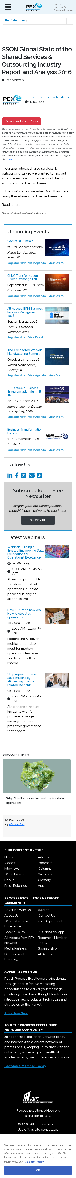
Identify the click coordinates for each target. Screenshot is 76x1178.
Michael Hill (16, 824)
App (41, 886)
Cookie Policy (14, 932)
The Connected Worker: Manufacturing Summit (24, 351)
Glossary (44, 880)
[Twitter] (24, 476)
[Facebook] (17, 476)
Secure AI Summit (20, 241)
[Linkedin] (10, 476)
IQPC (47, 1116)
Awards (43, 910)
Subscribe (38, 520)
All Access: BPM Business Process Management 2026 (25, 312)
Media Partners (15, 948)
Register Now (16, 263)
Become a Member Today (52, 940)
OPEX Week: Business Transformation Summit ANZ (24, 391)
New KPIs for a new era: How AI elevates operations (24, 613)
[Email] (32, 476)
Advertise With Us (17, 910)
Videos (9, 863)
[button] (38, 21)
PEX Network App (51, 932)
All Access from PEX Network (19, 940)
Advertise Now (16, 1013)
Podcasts (45, 863)
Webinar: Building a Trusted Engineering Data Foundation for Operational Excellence (25, 552)
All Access (45, 954)
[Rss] (40, 476)
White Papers (14, 874)
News (8, 857)
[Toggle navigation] (8, 7)
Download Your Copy (21, 121)
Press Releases (15, 886)
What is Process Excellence (16, 923)
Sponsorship (47, 948)
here (10, 159)
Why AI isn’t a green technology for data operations (35, 801)
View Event (56, 263)
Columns (44, 868)
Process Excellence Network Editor (49, 97)
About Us (11, 915)
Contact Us (46, 915)
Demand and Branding (14, 956)
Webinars (45, 874)
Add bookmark (15, 80)
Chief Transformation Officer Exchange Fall (22, 277)
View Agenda (37, 263)
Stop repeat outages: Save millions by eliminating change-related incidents (22, 679)
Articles (43, 857)
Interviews (11, 868)
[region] (38, 1155)
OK (38, 1170)
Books (9, 880)
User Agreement (50, 921)
